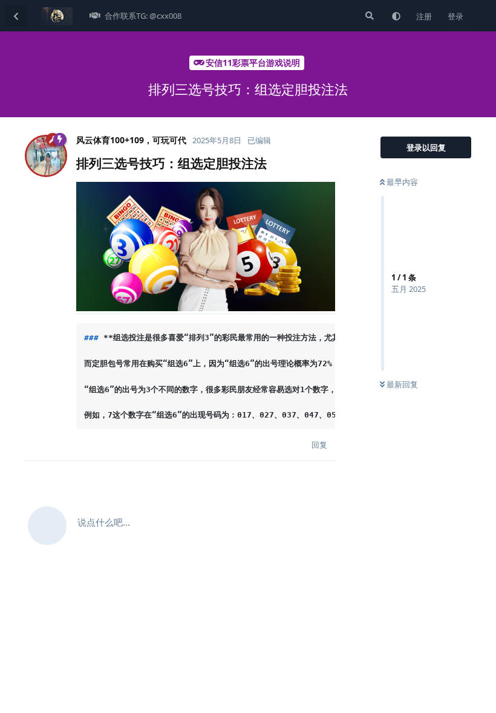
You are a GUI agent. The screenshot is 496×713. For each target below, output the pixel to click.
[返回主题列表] (16, 16)
